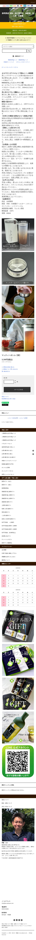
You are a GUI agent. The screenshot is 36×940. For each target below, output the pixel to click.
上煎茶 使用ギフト (6, 505)
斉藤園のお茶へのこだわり (8, 556)
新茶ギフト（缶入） (7, 481)
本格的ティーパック (9, 62)
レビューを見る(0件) (13, 418)
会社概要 (4, 550)
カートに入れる (18, 389)
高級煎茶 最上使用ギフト (8, 491)
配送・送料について (15, 923)
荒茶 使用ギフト (6, 512)
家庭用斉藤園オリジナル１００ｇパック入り (19, 38)
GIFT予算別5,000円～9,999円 (9, 529)
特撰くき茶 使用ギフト (7, 508)
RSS (3, 927)
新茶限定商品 (5, 488)
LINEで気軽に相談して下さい (9, 553)
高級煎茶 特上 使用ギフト (8, 498)
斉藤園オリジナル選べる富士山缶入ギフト (19, 40)
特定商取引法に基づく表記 (8, 398)
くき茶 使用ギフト (6, 515)
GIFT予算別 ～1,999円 (8, 522)
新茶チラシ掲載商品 (7, 543)
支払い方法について (6, 923)
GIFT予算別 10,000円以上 (9, 532)
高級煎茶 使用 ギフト (7, 502)
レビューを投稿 (23, 418)
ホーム (3, 67)
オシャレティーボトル (12, 67)
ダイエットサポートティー (23, 62)
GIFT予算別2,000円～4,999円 (9, 525)
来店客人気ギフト (6, 536)
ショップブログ (27, 925)
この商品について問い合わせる (10, 369)
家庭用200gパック (23, 60)
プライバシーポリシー (19, 925)
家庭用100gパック (12, 60)
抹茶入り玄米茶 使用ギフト (9, 519)
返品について (5, 396)
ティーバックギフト (7, 539)
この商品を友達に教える (8, 367)
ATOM (6, 927)
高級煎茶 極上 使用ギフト (8, 495)
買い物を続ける (6, 371)
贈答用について (6, 560)
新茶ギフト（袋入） (7, 484)
